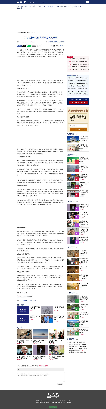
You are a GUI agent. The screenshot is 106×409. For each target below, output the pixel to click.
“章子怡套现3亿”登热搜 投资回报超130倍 (56, 341)
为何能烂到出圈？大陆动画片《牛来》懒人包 (83, 222)
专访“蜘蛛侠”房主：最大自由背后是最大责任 (83, 260)
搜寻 (62, 2)
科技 (57, 6)
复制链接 (34, 45)
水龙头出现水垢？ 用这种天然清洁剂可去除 (83, 298)
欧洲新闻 (33, 300)
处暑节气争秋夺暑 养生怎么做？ (83, 284)
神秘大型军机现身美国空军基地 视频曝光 (40, 341)
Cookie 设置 (53, 407)
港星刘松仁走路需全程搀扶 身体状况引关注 (56, 357)
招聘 (63, 42)
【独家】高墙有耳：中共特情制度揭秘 (77, 346)
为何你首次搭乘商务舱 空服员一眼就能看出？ (24, 341)
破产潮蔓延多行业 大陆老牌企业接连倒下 (77, 91)
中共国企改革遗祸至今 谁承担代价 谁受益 (77, 94)
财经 (61, 6)
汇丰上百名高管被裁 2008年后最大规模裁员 (83, 192)
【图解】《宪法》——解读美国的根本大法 (83, 146)
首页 (19, 32)
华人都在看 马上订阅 (78, 129)
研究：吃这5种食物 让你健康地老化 (84, 314)
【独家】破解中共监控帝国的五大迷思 (77, 352)
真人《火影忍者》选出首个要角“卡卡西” (83, 214)
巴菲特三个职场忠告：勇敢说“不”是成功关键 (24, 357)
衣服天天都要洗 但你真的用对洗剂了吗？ (83, 331)
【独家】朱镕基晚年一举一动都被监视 (77, 344)
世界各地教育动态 (26, 300)
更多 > (77, 75)
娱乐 (65, 6)
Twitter (24, 46)
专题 (47, 6)
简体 (33, 2)
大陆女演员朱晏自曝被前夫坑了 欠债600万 (83, 231)
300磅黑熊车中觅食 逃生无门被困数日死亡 (84, 184)
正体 (30, 2)
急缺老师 (59, 42)
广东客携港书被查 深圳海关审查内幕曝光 (77, 83)
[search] (52, 2)
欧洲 (27, 32)
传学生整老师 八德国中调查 (35, 317)
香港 (26, 6)
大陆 (18, 6)
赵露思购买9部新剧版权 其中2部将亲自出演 (40, 357)
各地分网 (19, 8)
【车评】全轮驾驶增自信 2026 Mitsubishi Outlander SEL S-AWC (83, 306)
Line (29, 46)
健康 (79, 6)
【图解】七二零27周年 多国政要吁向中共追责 (83, 138)
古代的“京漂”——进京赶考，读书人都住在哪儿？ (83, 252)
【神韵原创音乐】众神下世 (83, 267)
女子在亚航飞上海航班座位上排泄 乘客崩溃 (83, 176)
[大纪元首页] (22, 2)
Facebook (19, 46)
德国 (30, 32)
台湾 (33, 6)
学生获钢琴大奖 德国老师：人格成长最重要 (59, 318)
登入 (87, 2)
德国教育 (51, 42)
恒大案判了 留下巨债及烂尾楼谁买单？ (83, 168)
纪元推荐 (73, 75)
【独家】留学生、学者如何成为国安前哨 (77, 348)
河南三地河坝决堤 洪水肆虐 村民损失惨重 (77, 80)
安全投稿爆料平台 (43, 366)
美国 (22, 6)
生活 (75, 6)
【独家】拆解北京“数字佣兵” (75, 350)
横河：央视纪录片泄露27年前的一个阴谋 (77, 88)
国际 (29, 6)
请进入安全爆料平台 (78, 102)
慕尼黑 (55, 42)
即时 (40, 6)
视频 (51, 6)
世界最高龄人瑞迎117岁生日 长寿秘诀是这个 (84, 159)
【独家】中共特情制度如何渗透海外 (76, 86)
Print (39, 46)
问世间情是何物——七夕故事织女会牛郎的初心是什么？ (83, 276)
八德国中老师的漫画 (59, 307)
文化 (69, 6)
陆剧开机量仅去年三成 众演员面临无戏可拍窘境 (83, 239)
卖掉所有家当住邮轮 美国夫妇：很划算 (83, 322)
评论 (43, 6)
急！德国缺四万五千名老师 (35, 307)
